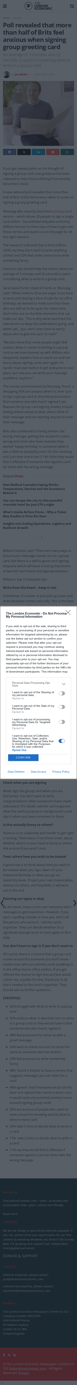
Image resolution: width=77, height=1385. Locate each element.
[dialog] (38, 692)
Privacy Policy (60, 771)
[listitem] (38, 684)
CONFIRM (23, 757)
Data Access (38, 771)
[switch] (62, 693)
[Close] (69, 613)
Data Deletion (16, 771)
